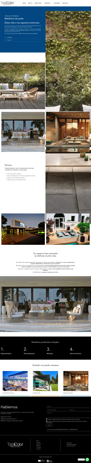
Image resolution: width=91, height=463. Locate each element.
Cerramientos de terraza (8, 393)
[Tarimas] (5, 40)
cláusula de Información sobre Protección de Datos (68, 419)
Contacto (38, 449)
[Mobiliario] (5, 37)
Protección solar (36, 393)
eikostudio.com (48, 457)
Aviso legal (69, 443)
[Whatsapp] (87, 459)
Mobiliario (9, 37)
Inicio (37, 440)
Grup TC (38, 442)
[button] (38, 3)
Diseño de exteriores (68, 393)
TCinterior (38, 447)
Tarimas (9, 40)
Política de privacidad (71, 444)
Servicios (38, 445)
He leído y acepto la (63, 419)
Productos (38, 444)
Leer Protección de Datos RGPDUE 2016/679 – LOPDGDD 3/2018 (62, 429)
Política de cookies (71, 446)
